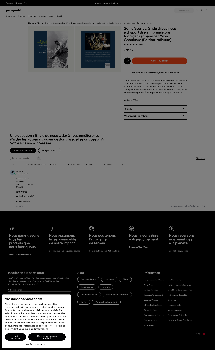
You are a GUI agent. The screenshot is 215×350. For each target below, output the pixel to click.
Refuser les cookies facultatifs (47, 337)
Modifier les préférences (36, 344)
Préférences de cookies (35, 325)
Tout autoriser (15, 337)
